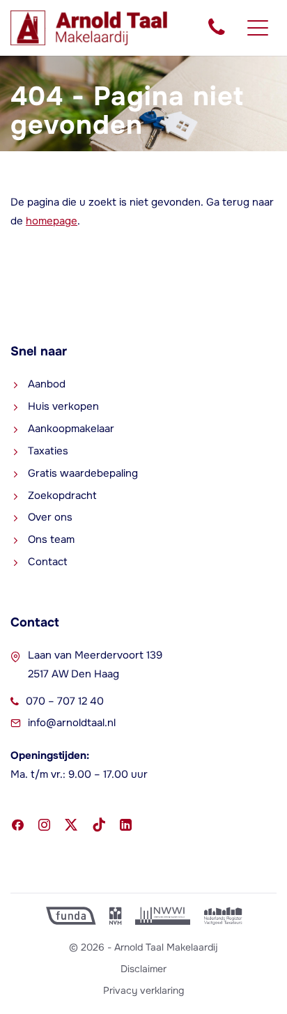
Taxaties (48, 451)
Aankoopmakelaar (71, 429)
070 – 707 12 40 (65, 701)
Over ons (50, 517)
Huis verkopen (63, 406)
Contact (48, 562)
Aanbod (46, 384)
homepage (51, 221)
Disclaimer (143, 968)
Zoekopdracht (62, 495)
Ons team (51, 539)
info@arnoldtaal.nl (72, 723)
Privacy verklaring (143, 990)
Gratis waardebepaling (83, 473)
